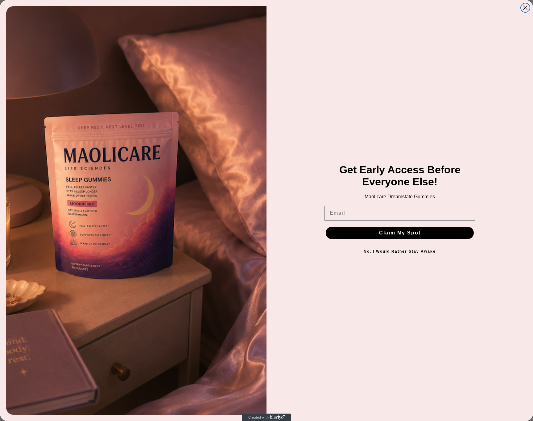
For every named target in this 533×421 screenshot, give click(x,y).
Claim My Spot (400, 232)
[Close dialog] (525, 7)
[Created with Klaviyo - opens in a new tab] (266, 417)
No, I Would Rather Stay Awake (400, 251)
